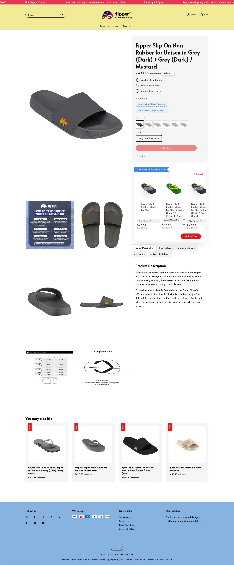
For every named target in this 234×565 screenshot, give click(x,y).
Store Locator (125, 517)
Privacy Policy (84, 559)
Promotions (141, 98)
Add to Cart (191, 236)
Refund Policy (98, 559)
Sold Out (166, 147)
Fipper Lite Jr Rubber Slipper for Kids (149, 206)
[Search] (62, 14)
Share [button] (142, 156)
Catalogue (113, 26)
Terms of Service (68, 559)
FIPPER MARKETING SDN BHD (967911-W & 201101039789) (147, 559)
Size (140, 117)
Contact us (124, 521)
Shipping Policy (112, 559)
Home (102, 26)
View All (198, 173)
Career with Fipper (127, 529)
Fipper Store (128, 26)
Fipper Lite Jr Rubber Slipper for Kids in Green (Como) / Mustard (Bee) (175, 209)
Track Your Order (127, 525)
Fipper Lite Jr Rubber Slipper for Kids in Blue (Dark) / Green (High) (199, 209)
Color (138, 132)
